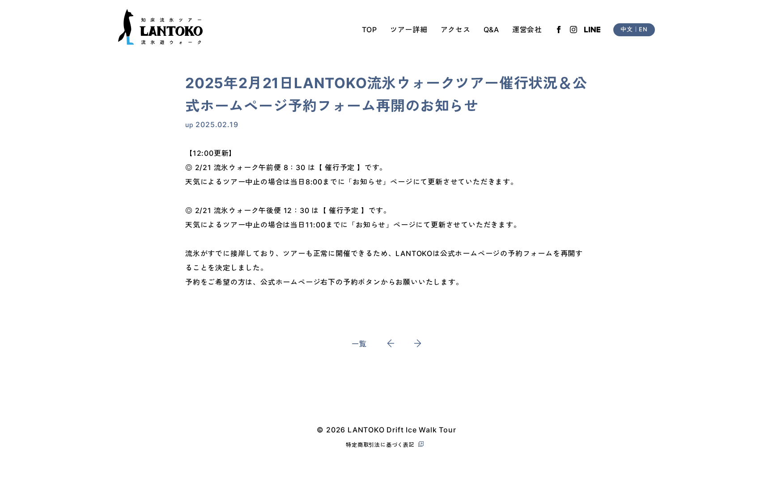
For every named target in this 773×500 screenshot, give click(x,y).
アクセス (456, 29)
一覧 (359, 343)
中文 (626, 29)
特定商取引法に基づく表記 (380, 444)
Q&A (491, 29)
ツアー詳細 (409, 29)
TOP (369, 29)
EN (643, 29)
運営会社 (527, 29)
